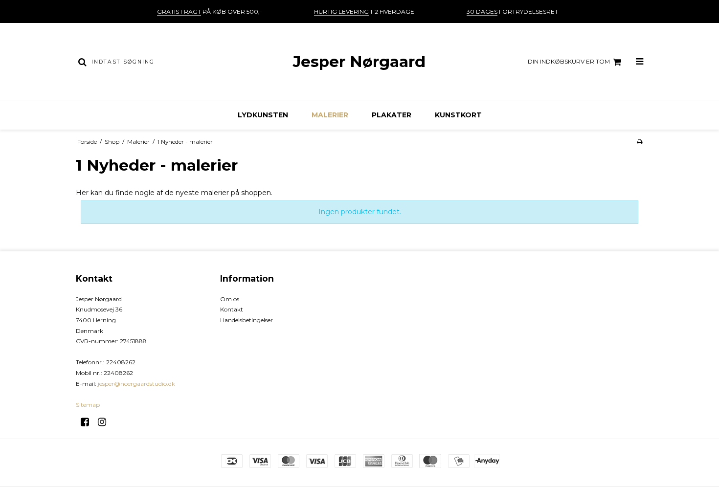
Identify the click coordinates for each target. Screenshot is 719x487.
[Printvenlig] (639, 141)
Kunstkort (458, 115)
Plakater (391, 115)
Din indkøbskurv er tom (569, 61)
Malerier (330, 115)
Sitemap (88, 404)
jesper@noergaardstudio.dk (136, 383)
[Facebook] (88, 422)
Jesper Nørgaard (359, 61)
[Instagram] (105, 422)
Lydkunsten (263, 115)
